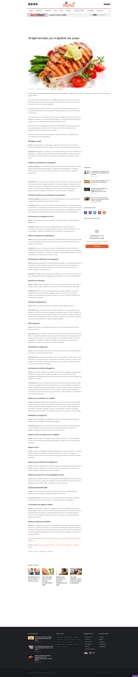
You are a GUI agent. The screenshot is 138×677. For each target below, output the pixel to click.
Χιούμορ (58, 646)
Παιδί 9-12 (70, 642)
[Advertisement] (55, 603)
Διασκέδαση (76, 637)
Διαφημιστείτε (88, 637)
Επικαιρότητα (66, 639)
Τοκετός (76, 644)
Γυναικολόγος (60, 637)
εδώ (94, 15)
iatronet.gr (101, 637)
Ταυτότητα (87, 639)
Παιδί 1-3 (78, 639)
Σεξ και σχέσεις (69, 644)
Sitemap (87, 646)
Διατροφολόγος (42, 551)
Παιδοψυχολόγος (61, 644)
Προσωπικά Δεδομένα (90, 649)
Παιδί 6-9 (64, 642)
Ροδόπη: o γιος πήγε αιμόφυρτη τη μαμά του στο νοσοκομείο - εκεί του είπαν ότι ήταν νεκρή (100, 199)
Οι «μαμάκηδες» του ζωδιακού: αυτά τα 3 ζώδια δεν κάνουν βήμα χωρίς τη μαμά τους (100, 173)
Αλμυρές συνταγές (33, 551)
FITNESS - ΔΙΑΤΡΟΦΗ (58, 89)
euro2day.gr (102, 641)
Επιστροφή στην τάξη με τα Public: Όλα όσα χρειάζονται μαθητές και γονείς (43, 638)
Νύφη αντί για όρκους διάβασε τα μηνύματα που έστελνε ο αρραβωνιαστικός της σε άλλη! (99, 190)
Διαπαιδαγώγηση (68, 637)
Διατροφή (50, 551)
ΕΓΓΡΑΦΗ (97, 246)
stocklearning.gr (103, 644)
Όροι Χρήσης (88, 644)
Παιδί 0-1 (73, 639)
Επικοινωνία (88, 641)
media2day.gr (102, 646)
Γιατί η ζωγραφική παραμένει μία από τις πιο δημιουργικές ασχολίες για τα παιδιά (44, 648)
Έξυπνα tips (59, 639)
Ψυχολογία (64, 646)
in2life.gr (101, 639)
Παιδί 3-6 (59, 642)
